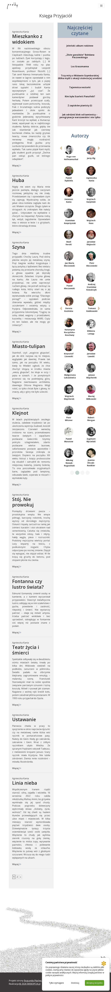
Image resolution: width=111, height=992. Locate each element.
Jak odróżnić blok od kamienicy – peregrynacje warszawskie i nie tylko (80, 116)
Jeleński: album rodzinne (79, 45)
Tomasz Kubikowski (91, 309)
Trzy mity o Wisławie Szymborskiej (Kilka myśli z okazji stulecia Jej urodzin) (80, 76)
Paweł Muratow (68, 440)
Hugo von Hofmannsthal (71, 158)
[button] (99, 148)
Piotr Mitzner (69, 418)
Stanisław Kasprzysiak (70, 221)
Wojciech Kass (91, 221)
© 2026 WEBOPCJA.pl (29, 983)
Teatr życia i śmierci (25, 649)
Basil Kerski (69, 243)
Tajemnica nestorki (80, 87)
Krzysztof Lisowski (69, 355)
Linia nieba (24, 783)
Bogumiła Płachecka (34, 980)
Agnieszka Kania (91, 179)
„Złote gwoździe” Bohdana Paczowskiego (80, 56)
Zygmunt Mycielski (91, 440)
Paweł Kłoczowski (69, 287)
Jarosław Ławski (91, 355)
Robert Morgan (91, 418)
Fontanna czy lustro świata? (28, 584)
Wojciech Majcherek (69, 397)
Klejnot (20, 413)
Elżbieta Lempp (91, 332)
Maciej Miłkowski (91, 397)
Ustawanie (24, 719)
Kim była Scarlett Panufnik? (80, 96)
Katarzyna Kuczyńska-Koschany (69, 332)
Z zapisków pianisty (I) (80, 105)
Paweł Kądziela (69, 179)
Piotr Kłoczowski (91, 264)
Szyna (18, 247)
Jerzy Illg (91, 158)
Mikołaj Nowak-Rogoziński (69, 463)
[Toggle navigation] (101, 6)
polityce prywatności (54, 975)
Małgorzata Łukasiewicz (70, 376)
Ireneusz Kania (69, 200)
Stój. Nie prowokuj (23, 501)
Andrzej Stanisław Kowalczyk (91, 287)
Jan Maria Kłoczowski (69, 264)
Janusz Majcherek (91, 376)
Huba (18, 180)
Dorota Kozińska (68, 309)
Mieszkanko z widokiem (27, 38)
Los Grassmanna (80, 66)
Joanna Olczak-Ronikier (91, 463)
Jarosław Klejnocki (91, 243)
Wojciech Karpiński (91, 200)
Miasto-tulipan (28, 346)
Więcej (15, 165)
